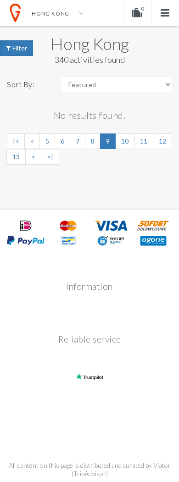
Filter (19, 48)
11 (143, 141)
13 (16, 157)
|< (16, 141)
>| (50, 157)
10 (125, 141)
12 (162, 141)
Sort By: (20, 84)
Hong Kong (89, 43)
